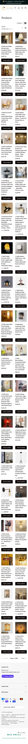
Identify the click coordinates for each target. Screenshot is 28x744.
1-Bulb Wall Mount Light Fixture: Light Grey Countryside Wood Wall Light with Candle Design (6, 606)
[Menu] (25, 8)
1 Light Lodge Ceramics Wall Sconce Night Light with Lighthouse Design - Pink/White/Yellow (6, 260)
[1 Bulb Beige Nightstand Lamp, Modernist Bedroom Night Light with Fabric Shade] (21, 38)
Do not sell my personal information (9, 721)
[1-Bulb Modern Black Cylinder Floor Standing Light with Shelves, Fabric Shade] (21, 492)
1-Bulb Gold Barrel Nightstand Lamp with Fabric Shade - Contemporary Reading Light (20, 433)
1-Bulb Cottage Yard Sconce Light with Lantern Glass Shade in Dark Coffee (20, 398)
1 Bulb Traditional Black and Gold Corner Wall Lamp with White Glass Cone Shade (6, 150)
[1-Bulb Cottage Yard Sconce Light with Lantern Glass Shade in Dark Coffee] (21, 386)
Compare (19, 23)
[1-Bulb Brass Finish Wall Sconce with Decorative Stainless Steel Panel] (7, 350)
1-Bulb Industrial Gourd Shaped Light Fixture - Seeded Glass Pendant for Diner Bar (20, 470)
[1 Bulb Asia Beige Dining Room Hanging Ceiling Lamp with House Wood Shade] (7, 38)
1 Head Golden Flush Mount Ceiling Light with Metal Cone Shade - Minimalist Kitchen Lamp (20, 185)
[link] (6, 658)
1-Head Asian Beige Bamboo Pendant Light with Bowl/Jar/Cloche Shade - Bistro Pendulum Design (21, 606)
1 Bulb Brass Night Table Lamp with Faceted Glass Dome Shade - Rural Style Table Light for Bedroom (6, 83)
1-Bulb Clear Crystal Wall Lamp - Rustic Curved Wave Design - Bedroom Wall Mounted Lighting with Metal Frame (6, 399)
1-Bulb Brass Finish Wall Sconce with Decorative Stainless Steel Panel (6, 362)
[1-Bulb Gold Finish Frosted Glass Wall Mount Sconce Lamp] (7, 457)
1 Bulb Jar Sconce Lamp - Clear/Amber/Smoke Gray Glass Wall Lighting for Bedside (6, 117)
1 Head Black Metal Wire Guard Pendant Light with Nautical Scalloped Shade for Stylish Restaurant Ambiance (7, 186)
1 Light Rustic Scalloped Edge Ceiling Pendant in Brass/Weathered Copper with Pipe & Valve (21, 295)
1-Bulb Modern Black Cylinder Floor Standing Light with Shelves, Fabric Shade (20, 503)
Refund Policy (13, 716)
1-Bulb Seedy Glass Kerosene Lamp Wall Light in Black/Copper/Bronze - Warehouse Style (6, 538)
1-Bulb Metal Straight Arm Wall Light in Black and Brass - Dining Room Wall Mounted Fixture (6, 504)
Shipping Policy (5, 716)
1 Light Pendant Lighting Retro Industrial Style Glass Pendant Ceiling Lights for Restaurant (6, 294)
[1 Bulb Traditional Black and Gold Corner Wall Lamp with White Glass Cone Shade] (7, 138)
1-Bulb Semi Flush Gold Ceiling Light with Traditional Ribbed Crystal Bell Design (20, 537)
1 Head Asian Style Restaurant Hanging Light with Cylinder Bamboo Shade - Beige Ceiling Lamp (21, 151)
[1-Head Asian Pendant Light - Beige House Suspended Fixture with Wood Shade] (7, 628)
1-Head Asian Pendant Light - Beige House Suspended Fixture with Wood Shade (6, 639)
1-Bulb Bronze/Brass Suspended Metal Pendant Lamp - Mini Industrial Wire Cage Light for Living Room (20, 364)
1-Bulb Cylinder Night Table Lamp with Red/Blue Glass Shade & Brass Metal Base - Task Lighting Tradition (6, 435)
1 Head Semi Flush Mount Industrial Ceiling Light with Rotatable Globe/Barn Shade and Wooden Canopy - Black (6, 222)
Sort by (3, 26)
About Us (8, 714)
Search (3, 714)
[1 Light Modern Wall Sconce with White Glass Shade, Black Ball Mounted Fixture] (21, 248)
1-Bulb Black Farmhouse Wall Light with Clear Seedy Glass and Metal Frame (20, 328)
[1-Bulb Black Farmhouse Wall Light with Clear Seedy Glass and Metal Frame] (21, 316)
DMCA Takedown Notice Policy (18, 714)
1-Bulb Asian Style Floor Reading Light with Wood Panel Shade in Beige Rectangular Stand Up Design (6, 329)
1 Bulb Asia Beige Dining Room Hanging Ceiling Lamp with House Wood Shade (6, 50)
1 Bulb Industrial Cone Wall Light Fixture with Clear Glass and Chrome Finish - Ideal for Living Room (20, 83)
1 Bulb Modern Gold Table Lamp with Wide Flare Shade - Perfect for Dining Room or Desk (20, 117)
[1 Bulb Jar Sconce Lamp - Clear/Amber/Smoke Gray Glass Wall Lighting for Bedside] (7, 104)
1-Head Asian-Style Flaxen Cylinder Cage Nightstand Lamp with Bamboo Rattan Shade (20, 640)
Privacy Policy (21, 721)
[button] (22, 8)
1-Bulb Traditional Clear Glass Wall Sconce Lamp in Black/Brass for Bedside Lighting (20, 571)
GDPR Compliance (6, 724)
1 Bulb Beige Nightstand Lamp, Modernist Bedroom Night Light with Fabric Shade (21, 50)
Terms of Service (5, 723)
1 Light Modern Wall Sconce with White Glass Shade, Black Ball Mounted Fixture (20, 260)
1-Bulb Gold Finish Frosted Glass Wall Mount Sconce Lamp (6, 468)
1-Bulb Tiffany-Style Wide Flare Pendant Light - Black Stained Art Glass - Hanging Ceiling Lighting (6, 572)
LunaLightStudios (9, 712)
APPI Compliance (14, 723)
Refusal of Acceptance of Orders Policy (10, 720)
